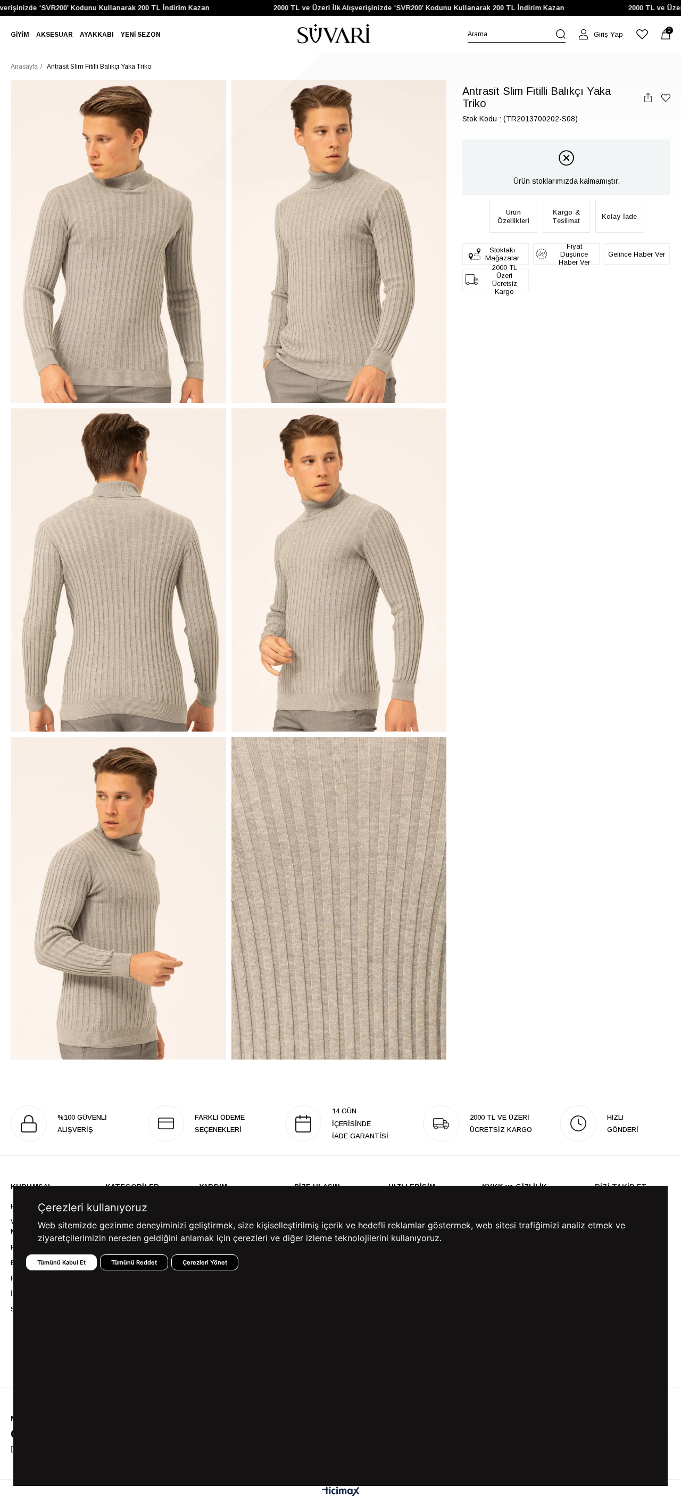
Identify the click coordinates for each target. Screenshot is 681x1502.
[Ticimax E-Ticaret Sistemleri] (341, 1492)
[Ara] (561, 34)
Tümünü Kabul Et (61, 1262)
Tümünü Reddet (134, 1262)
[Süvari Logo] (334, 34)
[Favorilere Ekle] (665, 97)
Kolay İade (619, 216)
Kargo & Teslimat (566, 216)
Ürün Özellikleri (513, 216)
